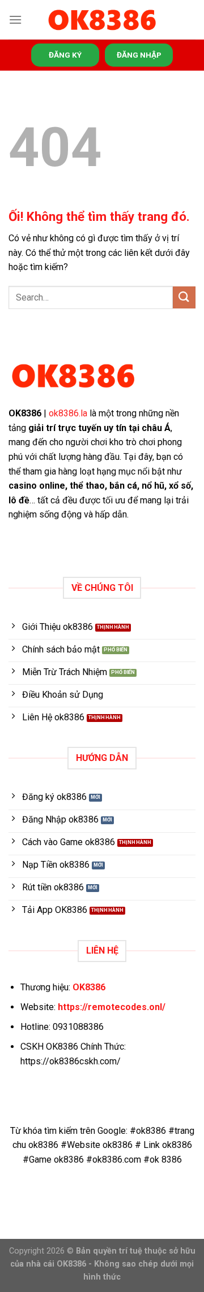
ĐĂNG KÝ (65, 54)
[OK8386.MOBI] (102, 20)
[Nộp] (184, 297)
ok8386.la (68, 413)
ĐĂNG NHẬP (139, 54)
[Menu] (15, 19)
